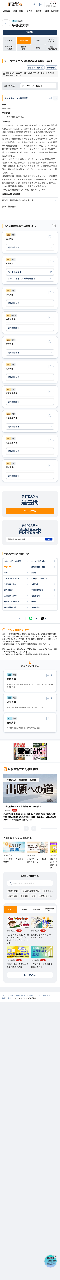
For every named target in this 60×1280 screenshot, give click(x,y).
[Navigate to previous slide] (26, 828)
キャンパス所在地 (38, 561)
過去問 (33, 601)
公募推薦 (24, 896)
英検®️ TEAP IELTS (39, 578)
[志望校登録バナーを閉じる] (56, 1256)
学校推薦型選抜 (37, 590)
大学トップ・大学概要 (12, 561)
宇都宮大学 (20, 25)
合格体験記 (35, 607)
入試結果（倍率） (11, 595)
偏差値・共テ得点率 (11, 601)
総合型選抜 (8, 590)
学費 (6, 572)
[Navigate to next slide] (33, 828)
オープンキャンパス (11, 578)
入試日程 (34, 584)
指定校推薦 (12, 896)
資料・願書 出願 (10, 607)
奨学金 (33, 572)
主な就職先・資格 (38, 567)
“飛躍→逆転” (13, 891)
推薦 (33, 896)
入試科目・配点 (10, 584)
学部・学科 (8, 567)
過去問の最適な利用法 (31, 891)
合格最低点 (35, 595)
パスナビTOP (7, 995)
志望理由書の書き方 (46, 896)
